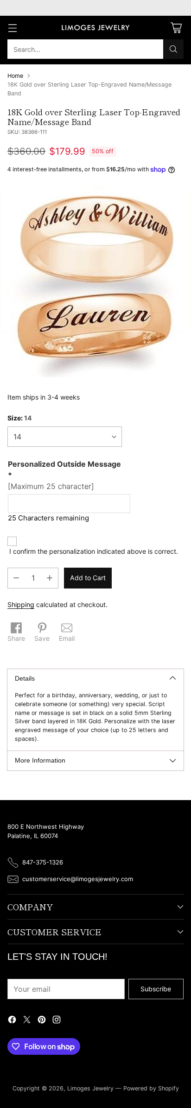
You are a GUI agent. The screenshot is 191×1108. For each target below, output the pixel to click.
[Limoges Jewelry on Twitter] (26, 1020)
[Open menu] (12, 27)
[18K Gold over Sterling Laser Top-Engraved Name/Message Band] (95, 282)
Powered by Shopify (151, 1088)
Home (15, 75)
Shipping (20, 604)
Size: (19, 418)
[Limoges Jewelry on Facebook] (12, 1020)
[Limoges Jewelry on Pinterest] (41, 1020)
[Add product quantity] (49, 578)
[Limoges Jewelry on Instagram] (56, 1020)
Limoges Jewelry (90, 1088)
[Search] (173, 49)
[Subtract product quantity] (16, 578)
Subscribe (155, 989)
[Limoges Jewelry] (95, 27)
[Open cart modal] (175, 27)
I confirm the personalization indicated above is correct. (93, 551)
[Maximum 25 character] (64, 475)
